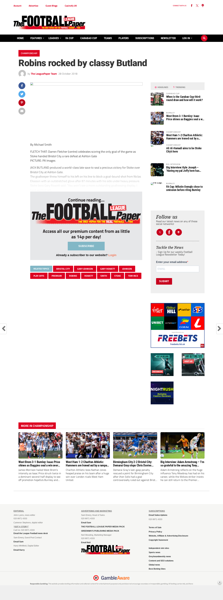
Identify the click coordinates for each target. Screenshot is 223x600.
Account (17, 5)
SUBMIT (164, 281)
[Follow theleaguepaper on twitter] (197, 5)
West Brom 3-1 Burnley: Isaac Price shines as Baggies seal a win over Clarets (185, 117)
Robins (73, 275)
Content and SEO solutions (161, 561)
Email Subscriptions (158, 515)
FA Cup (69, 38)
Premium (57, 275)
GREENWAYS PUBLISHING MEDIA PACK (100, 531)
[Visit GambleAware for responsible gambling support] (115, 578)
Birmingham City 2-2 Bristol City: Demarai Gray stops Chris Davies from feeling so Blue (132, 463)
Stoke (117, 275)
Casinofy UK (71, 5)
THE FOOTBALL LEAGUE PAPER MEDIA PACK (103, 527)
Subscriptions (144, 38)
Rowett (88, 275)
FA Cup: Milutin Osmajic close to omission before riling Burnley (184, 188)
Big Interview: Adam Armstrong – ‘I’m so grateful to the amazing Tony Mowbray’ (182, 463)
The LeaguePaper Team (44, 74)
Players (124, 38)
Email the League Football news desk (31, 533)
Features (36, 38)
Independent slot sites (159, 548)
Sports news (154, 552)
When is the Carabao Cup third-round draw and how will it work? (184, 98)
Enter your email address (171, 262)
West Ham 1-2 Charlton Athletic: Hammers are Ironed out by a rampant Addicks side (184, 137)
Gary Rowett (107, 268)
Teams (108, 38)
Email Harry (19, 550)
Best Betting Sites (157, 569)
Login (112, 255)
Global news (154, 565)
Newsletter (168, 38)
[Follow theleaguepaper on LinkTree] (203, 5)
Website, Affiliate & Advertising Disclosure (168, 536)
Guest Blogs (51, 5)
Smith (103, 275)
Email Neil (85, 542)
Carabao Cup (88, 38)
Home (20, 38)
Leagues (53, 38)
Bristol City (63, 268)
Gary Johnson (85, 268)
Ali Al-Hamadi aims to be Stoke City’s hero (184, 150)
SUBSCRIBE (86, 246)
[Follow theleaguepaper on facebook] (191, 5)
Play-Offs (38, 275)
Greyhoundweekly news (160, 556)
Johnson (127, 268)
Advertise (33, 5)
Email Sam (19, 542)
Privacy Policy (155, 532)
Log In (186, 38)
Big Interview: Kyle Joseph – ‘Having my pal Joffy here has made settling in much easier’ (182, 169)
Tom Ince (133, 275)
